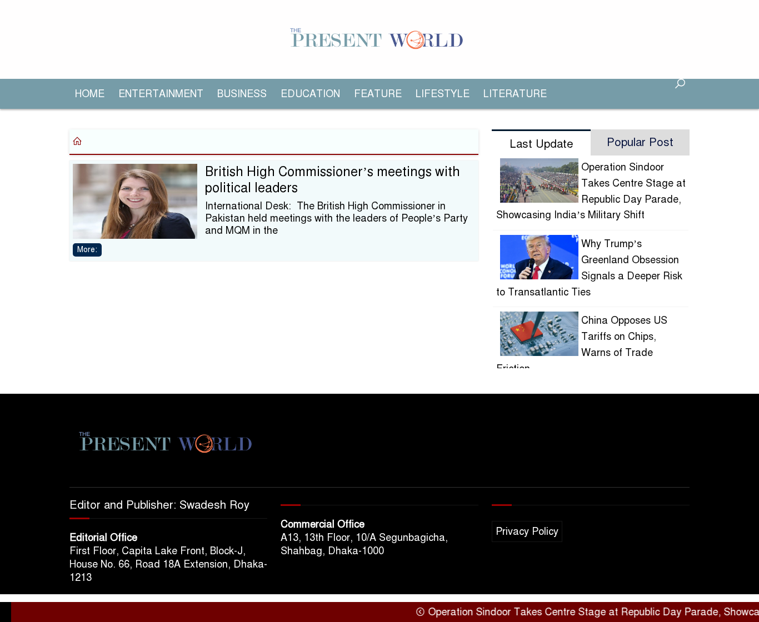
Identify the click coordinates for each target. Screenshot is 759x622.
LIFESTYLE (443, 94)
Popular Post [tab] (640, 142)
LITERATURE (515, 94)
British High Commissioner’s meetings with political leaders (332, 180)
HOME (89, 94)
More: (87, 249)
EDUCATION (310, 94)
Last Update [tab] (541, 144)
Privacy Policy (527, 531)
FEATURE (378, 94)
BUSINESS (242, 94)
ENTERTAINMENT (160, 94)
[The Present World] (379, 39)
